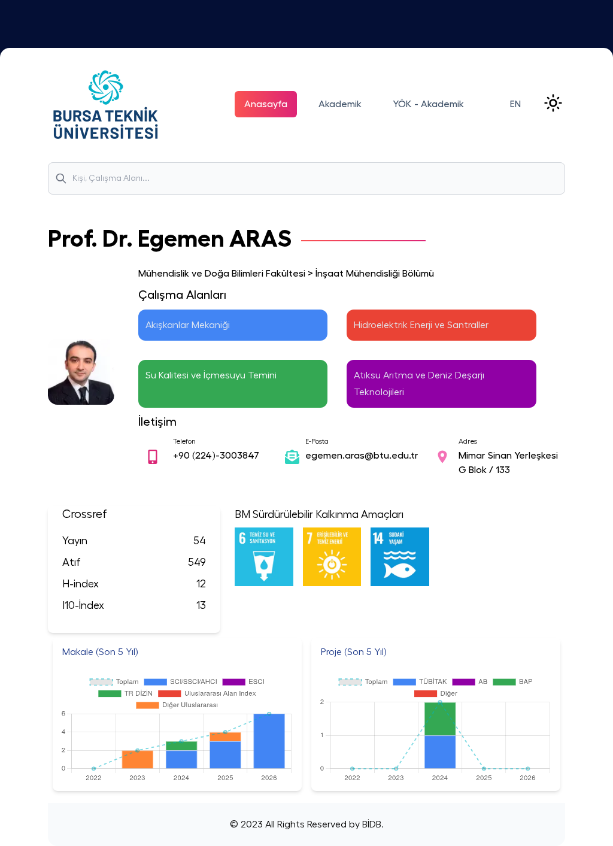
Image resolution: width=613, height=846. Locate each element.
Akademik (340, 104)
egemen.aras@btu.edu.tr (361, 455)
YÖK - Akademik (428, 104)
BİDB (370, 824)
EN (515, 104)
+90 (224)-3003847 (216, 455)
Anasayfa (265, 104)
